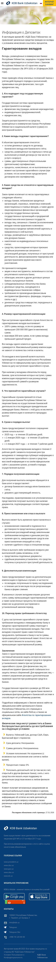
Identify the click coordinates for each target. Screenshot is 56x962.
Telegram (13, 927)
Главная (8, 18)
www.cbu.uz (9, 865)
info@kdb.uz (14, 922)
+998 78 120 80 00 (17, 937)
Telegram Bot (14, 932)
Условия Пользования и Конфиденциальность (14, 956)
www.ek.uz (8, 876)
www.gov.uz (9, 869)
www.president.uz (11, 862)
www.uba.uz (9, 872)
